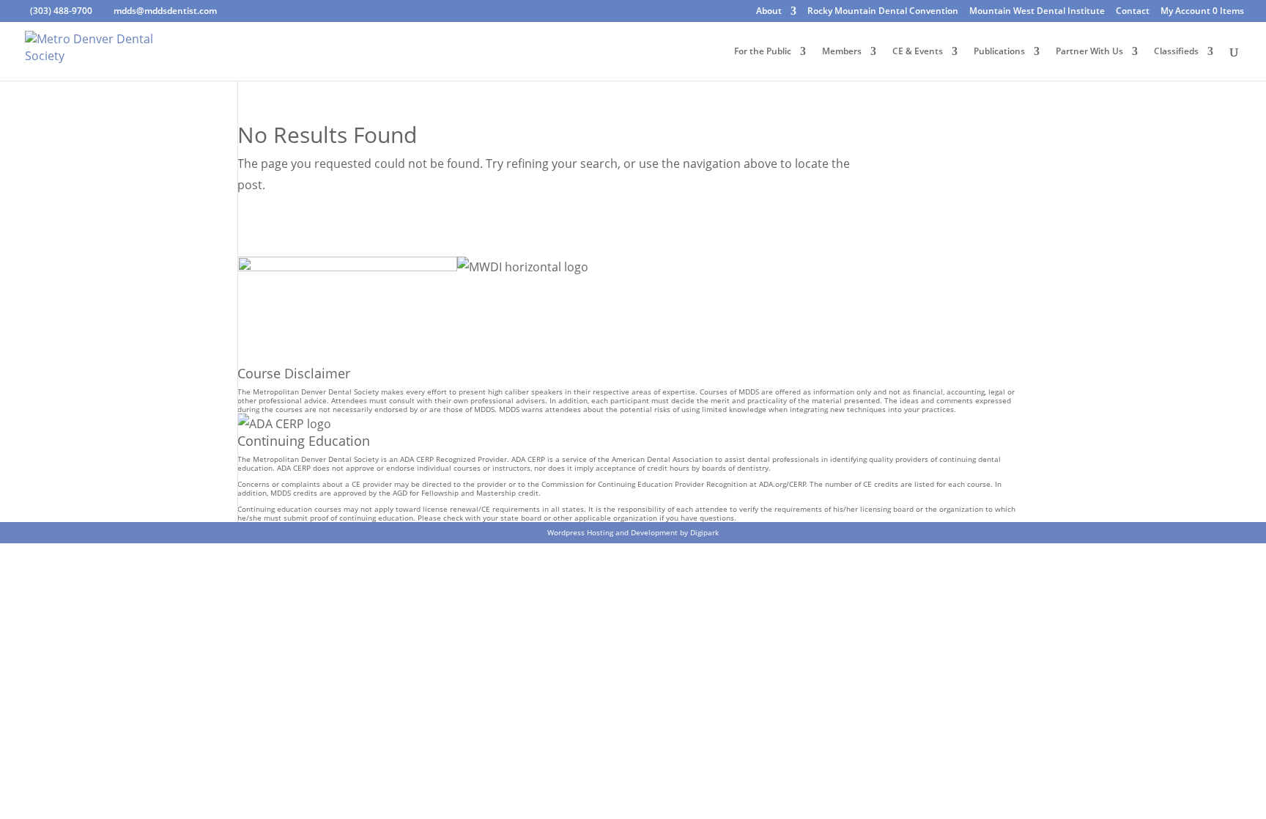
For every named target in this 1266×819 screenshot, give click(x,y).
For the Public (762, 51)
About (769, 12)
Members (842, 51)
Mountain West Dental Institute (1037, 12)
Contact (1133, 12)
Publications (999, 51)
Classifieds (1176, 51)
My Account (1185, 12)
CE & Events (917, 51)
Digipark (704, 532)
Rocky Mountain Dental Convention (882, 12)
